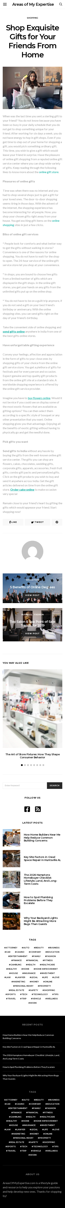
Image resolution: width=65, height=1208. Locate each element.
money (35, 982)
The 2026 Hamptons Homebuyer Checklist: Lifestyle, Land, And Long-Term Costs (40, 879)
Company (35, 952)
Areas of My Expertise (33, 4)
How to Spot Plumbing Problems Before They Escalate (38, 900)
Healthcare (48, 965)
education (53, 952)
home (26, 969)
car (8, 952)
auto (26, 948)
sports (11, 994)
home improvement (46, 969)
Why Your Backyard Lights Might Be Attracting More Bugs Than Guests (41, 921)
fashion (51, 956)
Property (45, 986)
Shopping (32, 18)
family (37, 956)
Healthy (12, 969)
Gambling (15, 965)
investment (48, 973)
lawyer (21, 977)
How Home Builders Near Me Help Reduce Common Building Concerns (42, 837)
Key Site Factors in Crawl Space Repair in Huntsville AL (42, 858)
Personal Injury (24, 986)
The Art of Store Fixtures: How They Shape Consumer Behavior (32, 756)
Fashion (39, 614)
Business (26, 614)
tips (56, 994)
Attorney (11, 948)
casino (20, 952)
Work (33, 1003)
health (31, 965)
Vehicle (36, 999)
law (8, 977)
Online (48, 982)
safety (34, 990)
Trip (24, 999)
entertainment (18, 956)
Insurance (30, 973)
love (56, 977)
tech (24, 994)
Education (32, 580)
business (55, 948)
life (46, 977)
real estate (17, 990)
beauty (39, 948)
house (14, 973)
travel (12, 999)
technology (40, 994)
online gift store (48, 172)
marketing (19, 982)
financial (33, 960)
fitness (48, 960)
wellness (52, 999)
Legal (34, 977)
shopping (49, 990)
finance (17, 960)
